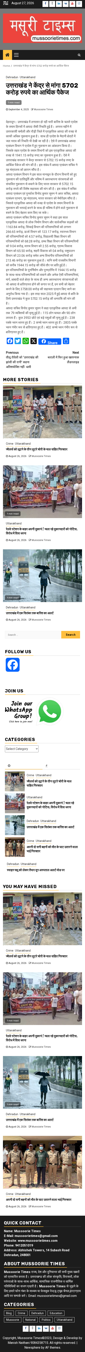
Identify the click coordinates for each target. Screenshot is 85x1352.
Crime (9, 443)
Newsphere (32, 1347)
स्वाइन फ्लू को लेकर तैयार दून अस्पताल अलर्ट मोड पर (36, 870)
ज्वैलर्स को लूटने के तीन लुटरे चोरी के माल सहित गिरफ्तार (36, 449)
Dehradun (12, 77)
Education (56, 1313)
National (30, 1319)
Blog (9, 1313)
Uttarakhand (27, 77)
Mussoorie (12, 1319)
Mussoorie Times (43, 109)
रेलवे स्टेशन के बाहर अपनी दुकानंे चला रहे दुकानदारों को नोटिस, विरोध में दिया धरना (50, 805)
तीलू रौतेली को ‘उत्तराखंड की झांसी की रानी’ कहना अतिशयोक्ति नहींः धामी (22, 360)
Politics (46, 1319)
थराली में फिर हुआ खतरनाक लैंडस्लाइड (63, 357)
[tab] (23, 765)
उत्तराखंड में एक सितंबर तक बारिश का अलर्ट (30, 613)
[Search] (79, 55)
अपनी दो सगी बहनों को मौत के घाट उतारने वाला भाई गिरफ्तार (38, 1200)
